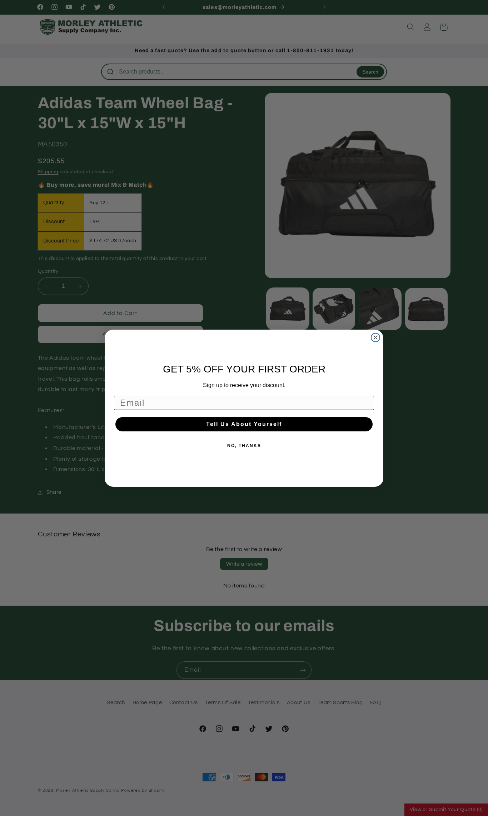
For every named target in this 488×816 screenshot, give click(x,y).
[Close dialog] (375, 337)
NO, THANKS (244, 445)
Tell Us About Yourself (244, 424)
